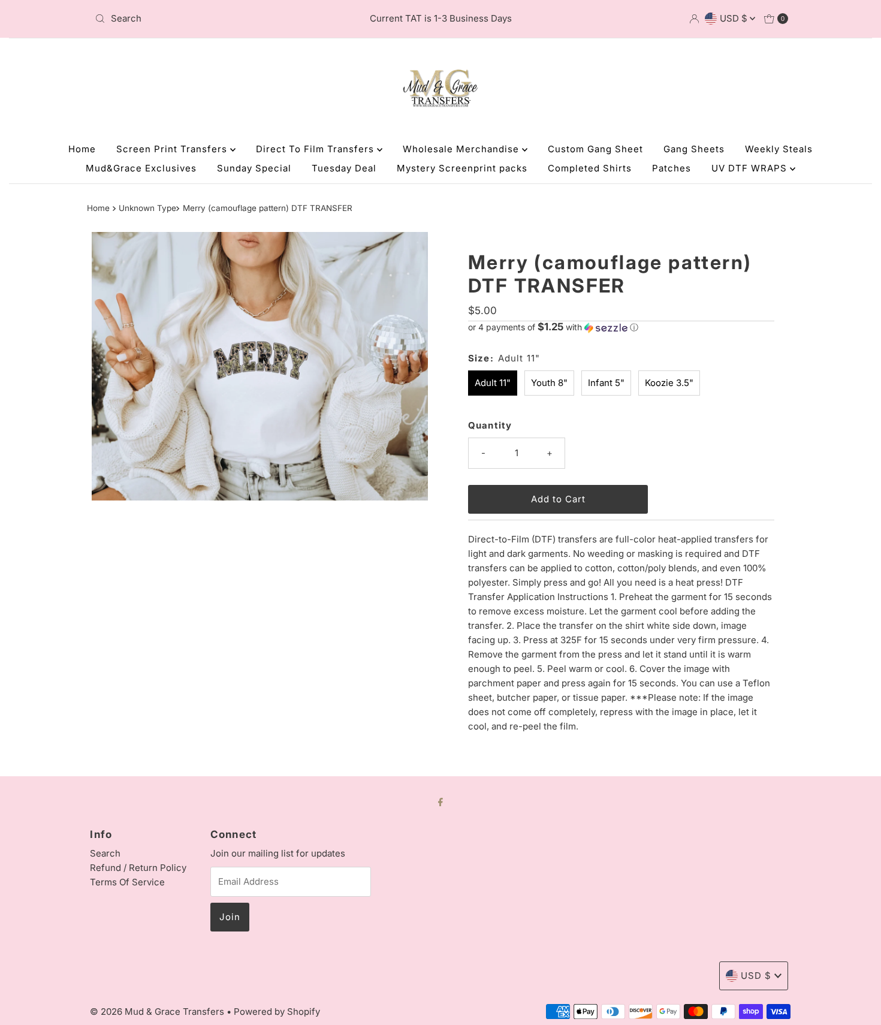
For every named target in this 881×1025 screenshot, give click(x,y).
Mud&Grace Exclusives (141, 168)
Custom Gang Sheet (595, 149)
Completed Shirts (590, 168)
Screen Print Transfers (173, 149)
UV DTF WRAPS (750, 168)
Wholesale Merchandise (462, 149)
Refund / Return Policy (138, 867)
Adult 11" (493, 382)
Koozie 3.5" (669, 382)
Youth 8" (549, 382)
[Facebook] (440, 801)
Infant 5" (606, 382)
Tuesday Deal (344, 168)
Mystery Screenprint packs (462, 168)
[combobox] (203, 19)
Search (105, 853)
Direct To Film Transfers (316, 149)
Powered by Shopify (277, 1011)
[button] (621, 327)
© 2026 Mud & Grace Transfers (158, 1011)
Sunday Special (254, 168)
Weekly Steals (779, 149)
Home (82, 149)
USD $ (735, 18)
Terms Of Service (127, 882)
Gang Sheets (694, 149)
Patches (671, 168)
